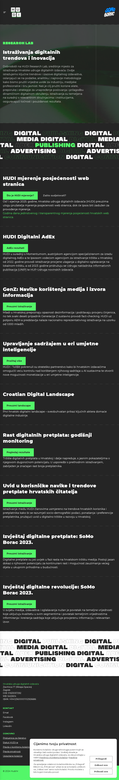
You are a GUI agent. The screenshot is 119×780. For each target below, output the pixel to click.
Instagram (8, 721)
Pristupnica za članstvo (14, 738)
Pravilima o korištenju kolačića (53, 757)
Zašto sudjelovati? (54, 195)
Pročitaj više (14, 361)
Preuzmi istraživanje (19, 306)
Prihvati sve (101, 771)
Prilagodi (101, 759)
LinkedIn (7, 726)
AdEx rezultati (15, 248)
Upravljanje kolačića (12, 756)
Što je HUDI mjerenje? (20, 195)
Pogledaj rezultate (18, 452)
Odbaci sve (101, 765)
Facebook (8, 717)
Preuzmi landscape (19, 405)
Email (6, 712)
